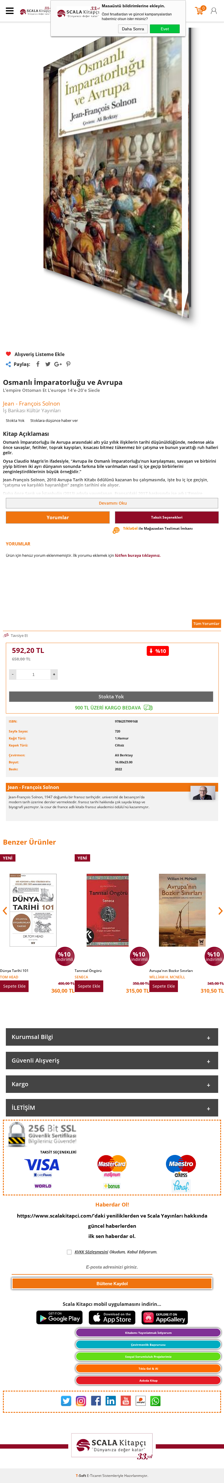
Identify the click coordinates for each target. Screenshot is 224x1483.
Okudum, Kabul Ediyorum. (116, 1252)
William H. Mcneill (167, 977)
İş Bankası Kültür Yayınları (32, 410)
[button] (220, 910)
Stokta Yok (111, 696)
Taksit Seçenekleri (167, 517)
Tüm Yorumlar (206, 623)
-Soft (81, 1475)
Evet (165, 29)
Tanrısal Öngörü (88, 971)
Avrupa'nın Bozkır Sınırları (171, 971)
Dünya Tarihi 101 (14, 971)
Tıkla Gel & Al (148, 1368)
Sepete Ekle (14, 986)
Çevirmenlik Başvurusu (148, 1345)
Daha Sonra (133, 29)
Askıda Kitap (148, 1380)
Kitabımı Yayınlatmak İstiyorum (148, 1333)
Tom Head (9, 977)
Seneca (81, 977)
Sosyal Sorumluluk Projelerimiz (148, 1357)
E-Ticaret (94, 1475)
